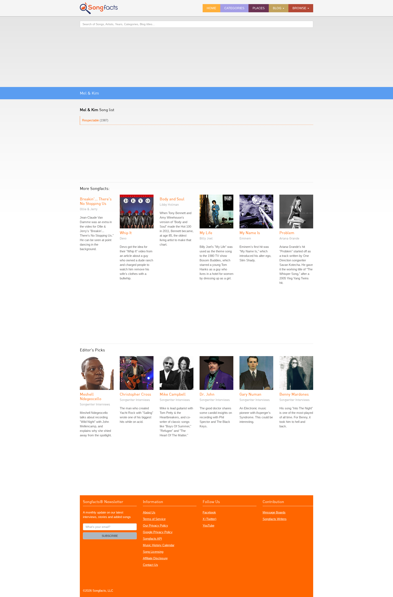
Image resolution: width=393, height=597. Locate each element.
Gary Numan (250, 394)
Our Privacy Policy (155, 525)
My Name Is (249, 232)
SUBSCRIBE (110, 535)
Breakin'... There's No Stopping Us (96, 201)
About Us (149, 512)
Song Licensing (153, 551)
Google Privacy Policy (158, 532)
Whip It (126, 232)
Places (259, 8)
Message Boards (274, 512)
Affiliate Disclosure (155, 558)
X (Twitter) (209, 519)
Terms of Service (154, 519)
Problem (286, 232)
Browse (299, 8)
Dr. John (207, 394)
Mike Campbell (173, 394)
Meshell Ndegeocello (90, 396)
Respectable (90, 120)
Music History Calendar (158, 545)
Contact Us (150, 565)
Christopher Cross (135, 394)
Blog (277, 8)
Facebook (209, 512)
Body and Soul (172, 198)
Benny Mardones (294, 394)
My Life (206, 232)
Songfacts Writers (275, 519)
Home (211, 8)
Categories (234, 8)
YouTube (208, 525)
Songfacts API (152, 538)
